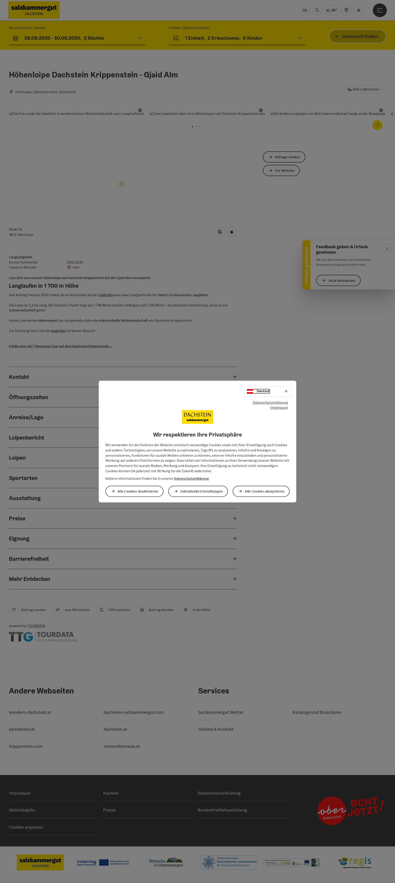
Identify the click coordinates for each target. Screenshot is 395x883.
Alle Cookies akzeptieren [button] (264, 491)
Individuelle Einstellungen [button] (201, 491)
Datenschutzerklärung (270, 402)
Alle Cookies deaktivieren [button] (137, 491)
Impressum (279, 407)
